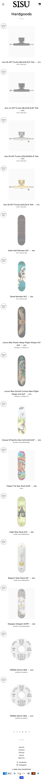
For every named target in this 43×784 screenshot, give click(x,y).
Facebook (22, 762)
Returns (21, 758)
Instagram (22, 765)
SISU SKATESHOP (24, 769)
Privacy (21, 752)
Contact (21, 750)
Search (21, 747)
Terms (21, 755)
